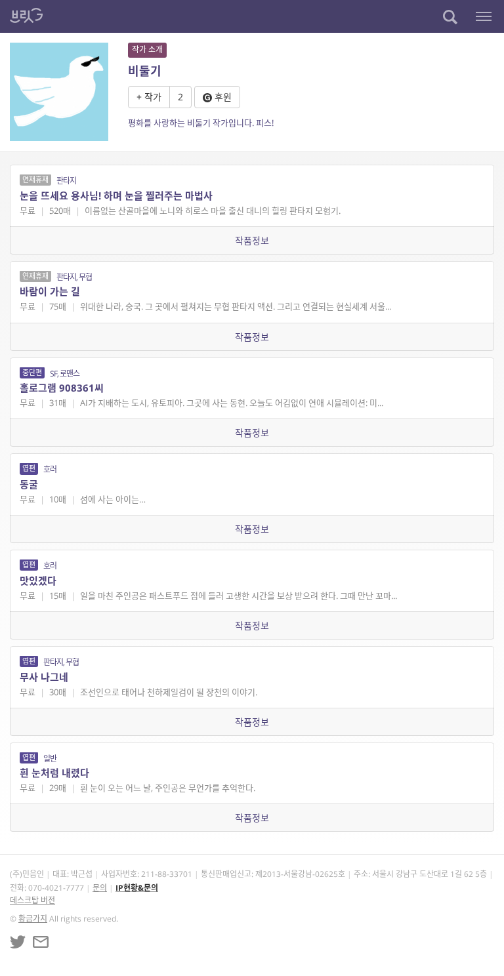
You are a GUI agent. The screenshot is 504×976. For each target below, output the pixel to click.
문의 (100, 887)
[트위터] (18, 942)
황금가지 (32, 918)
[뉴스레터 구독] (41, 942)
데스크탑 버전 (32, 900)
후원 (222, 97)
